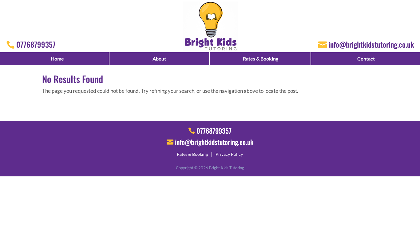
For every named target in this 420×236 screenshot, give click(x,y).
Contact (366, 58)
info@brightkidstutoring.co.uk (371, 44)
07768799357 (36, 44)
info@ (214, 142)
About (159, 58)
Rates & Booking (260, 58)
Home (57, 58)
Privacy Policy (229, 154)
